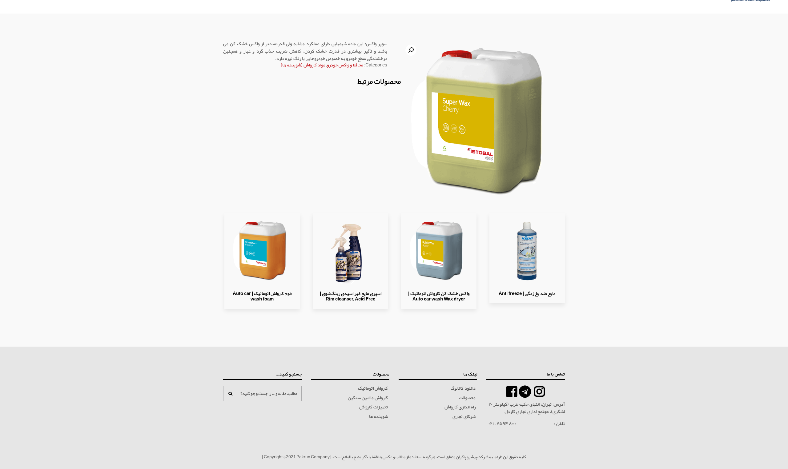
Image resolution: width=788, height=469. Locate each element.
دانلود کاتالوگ (463, 388)
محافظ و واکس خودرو (345, 65)
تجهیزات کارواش (373, 407)
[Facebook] (525, 391)
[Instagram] (539, 391)
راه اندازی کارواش (460, 407)
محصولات (467, 398)
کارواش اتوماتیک (373, 388)
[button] (410, 50)
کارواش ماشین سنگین (368, 398)
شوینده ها (378, 417)
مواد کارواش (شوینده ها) (303, 65)
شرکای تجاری (464, 417)
